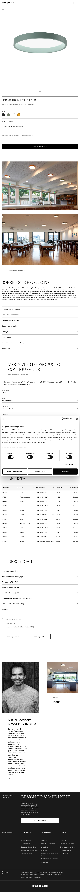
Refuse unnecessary (14, 471)
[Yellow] (18, 114)
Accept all (65, 471)
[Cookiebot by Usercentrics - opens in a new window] (63, 418)
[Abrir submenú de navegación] (76, 4)
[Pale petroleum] (8, 114)
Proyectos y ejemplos (48, 844)
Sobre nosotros (26, 840)
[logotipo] (8, 4)
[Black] (3, 114)
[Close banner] (77, 419)
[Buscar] (73, 3)
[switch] (30, 457)
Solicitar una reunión (67, 844)
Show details (69, 465)
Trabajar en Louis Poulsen (29, 850)
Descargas (44, 862)
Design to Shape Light (28, 847)
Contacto (63, 840)
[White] (13, 114)
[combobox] (10, 487)
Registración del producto (49, 859)
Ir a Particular (64, 854)
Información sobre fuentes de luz (49, 854)
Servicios (44, 840)
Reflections (44, 847)
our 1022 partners (15, 430)
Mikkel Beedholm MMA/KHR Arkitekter (21, 104)
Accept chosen (40, 471)
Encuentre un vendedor (68, 847)
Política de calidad (27, 854)
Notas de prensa (65, 850)
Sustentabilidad (26, 844)
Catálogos (44, 850)
